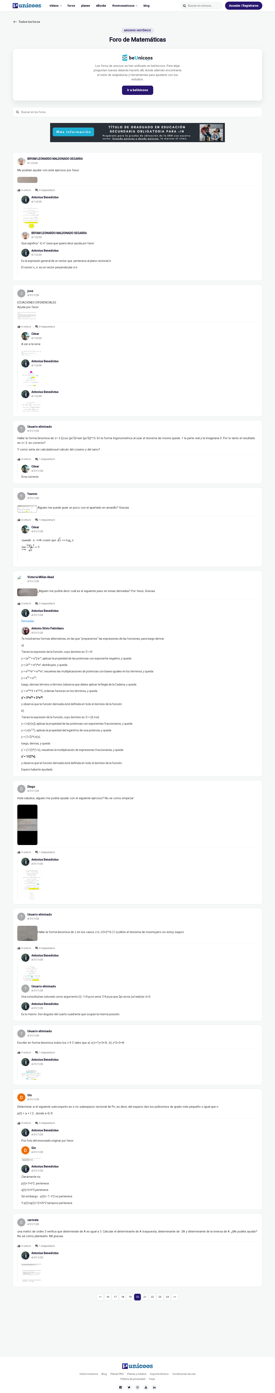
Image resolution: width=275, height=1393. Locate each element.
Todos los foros (26, 21)
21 (145, 1296)
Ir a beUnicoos (137, 90)
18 (122, 1296)
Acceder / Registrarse (243, 5)
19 (130, 1296)
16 (107, 1296)
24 (167, 1296)
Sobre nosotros (89, 1373)
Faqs (152, 1378)
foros (71, 5)
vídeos (54, 5)
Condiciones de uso (184, 1373)
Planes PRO (117, 1373)
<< (100, 1296)
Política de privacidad (132, 1378)
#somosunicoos (123, 5)
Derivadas (27, 621)
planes (85, 5)
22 (152, 1296)
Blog (104, 1373)
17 (115, 1296)
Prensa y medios (136, 1373)
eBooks (101, 5)
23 (159, 1296)
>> (174, 1296)
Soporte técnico (159, 1373)
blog (147, 5)
